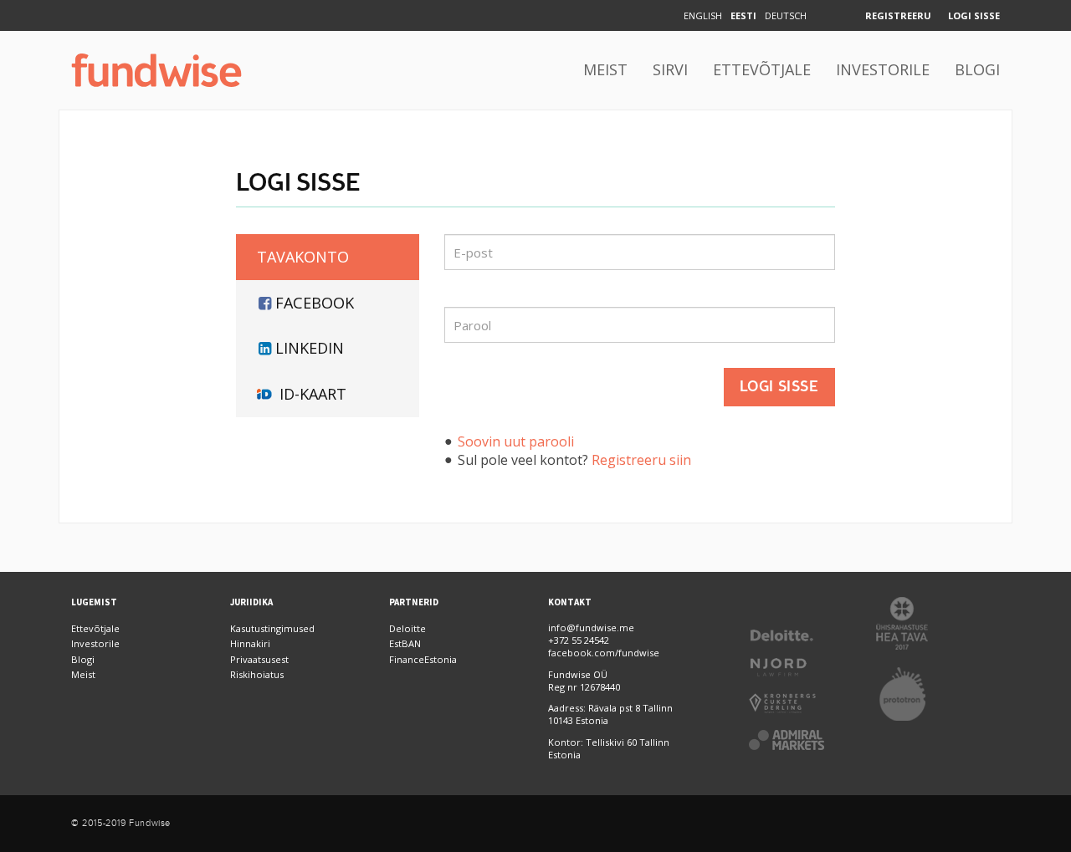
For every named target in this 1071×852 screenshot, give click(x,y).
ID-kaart (312, 394)
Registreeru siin (641, 460)
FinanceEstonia (423, 659)
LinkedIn (309, 348)
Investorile (883, 69)
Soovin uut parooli (516, 441)
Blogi (977, 69)
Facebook (314, 303)
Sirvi (670, 69)
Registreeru (898, 15)
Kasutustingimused (272, 628)
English (703, 15)
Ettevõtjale (762, 69)
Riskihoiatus (257, 674)
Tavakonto (303, 257)
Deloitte (407, 628)
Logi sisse (974, 15)
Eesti (743, 15)
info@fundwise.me (591, 627)
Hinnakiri (250, 643)
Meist (605, 69)
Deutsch (786, 15)
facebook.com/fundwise (603, 652)
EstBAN (405, 643)
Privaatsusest (259, 659)
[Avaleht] (156, 70)
